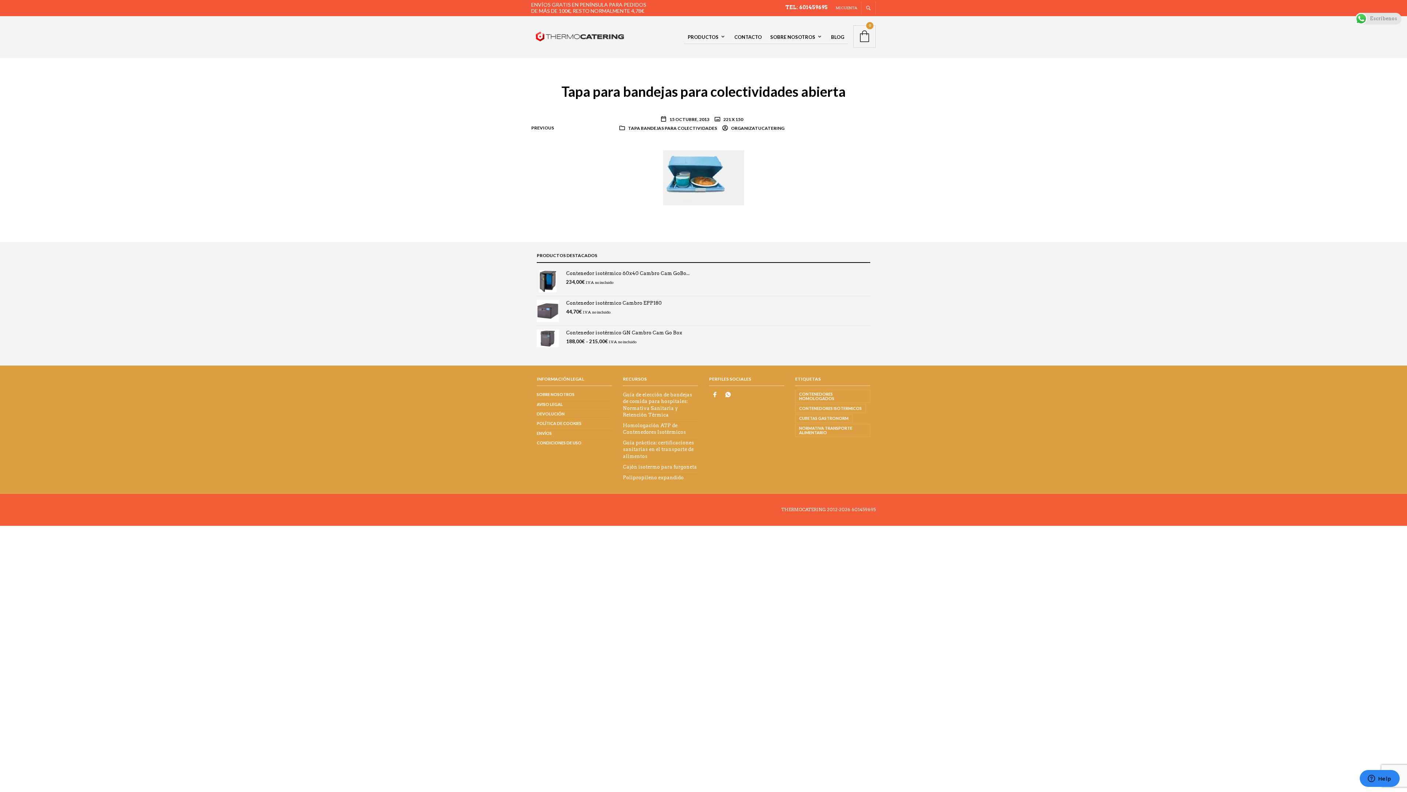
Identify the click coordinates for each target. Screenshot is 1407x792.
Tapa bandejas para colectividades (672, 128)
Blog (837, 37)
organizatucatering (757, 128)
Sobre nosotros (792, 37)
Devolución (551, 413)
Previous (542, 128)
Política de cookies (559, 423)
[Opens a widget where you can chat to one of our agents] (1379, 779)
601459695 (864, 509)
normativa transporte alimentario (825, 430)
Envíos (544, 433)
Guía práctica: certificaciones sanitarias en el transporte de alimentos (658, 449)
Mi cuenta (846, 8)
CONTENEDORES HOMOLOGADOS (816, 396)
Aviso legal (550, 404)
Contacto (748, 37)
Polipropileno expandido (653, 477)
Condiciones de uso (559, 442)
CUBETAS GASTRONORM (824, 418)
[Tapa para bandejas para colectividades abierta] (703, 177)
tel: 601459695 (806, 7)
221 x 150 (733, 119)
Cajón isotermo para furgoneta (660, 467)
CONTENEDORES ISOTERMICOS (830, 408)
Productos (703, 37)
